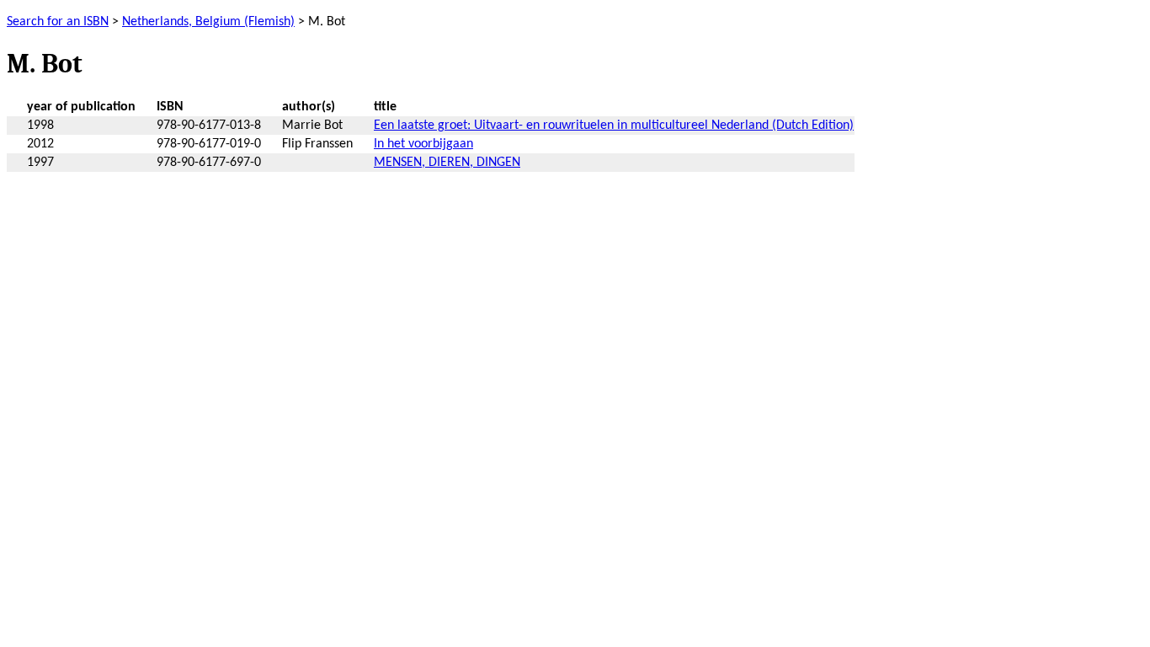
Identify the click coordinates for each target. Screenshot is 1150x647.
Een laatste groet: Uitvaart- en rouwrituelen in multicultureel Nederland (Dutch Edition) (614, 125)
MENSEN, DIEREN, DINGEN (447, 162)
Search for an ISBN (58, 22)
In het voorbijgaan (423, 144)
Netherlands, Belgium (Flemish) (208, 22)
